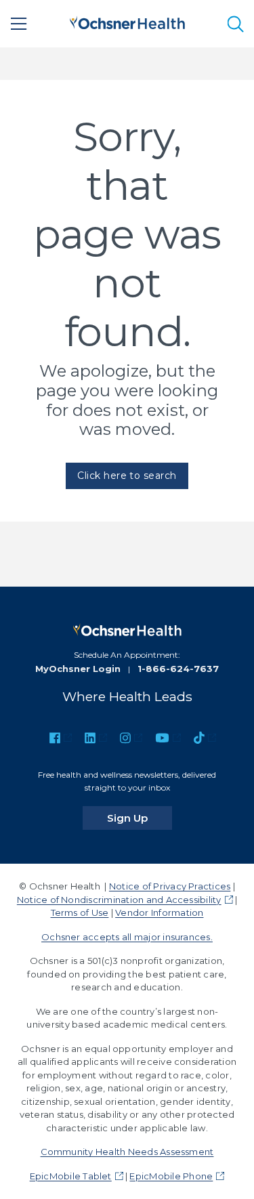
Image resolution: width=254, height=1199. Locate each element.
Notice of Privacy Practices (169, 886)
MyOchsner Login (78, 668)
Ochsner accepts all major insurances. (127, 936)
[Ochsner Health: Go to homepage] (127, 21)
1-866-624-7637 (178, 668)
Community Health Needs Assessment (127, 1151)
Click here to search (127, 475)
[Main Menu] (19, 24)
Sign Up (139, 817)
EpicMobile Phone (171, 1176)
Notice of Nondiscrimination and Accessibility (119, 899)
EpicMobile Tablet (71, 1176)
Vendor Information (159, 912)
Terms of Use (80, 912)
